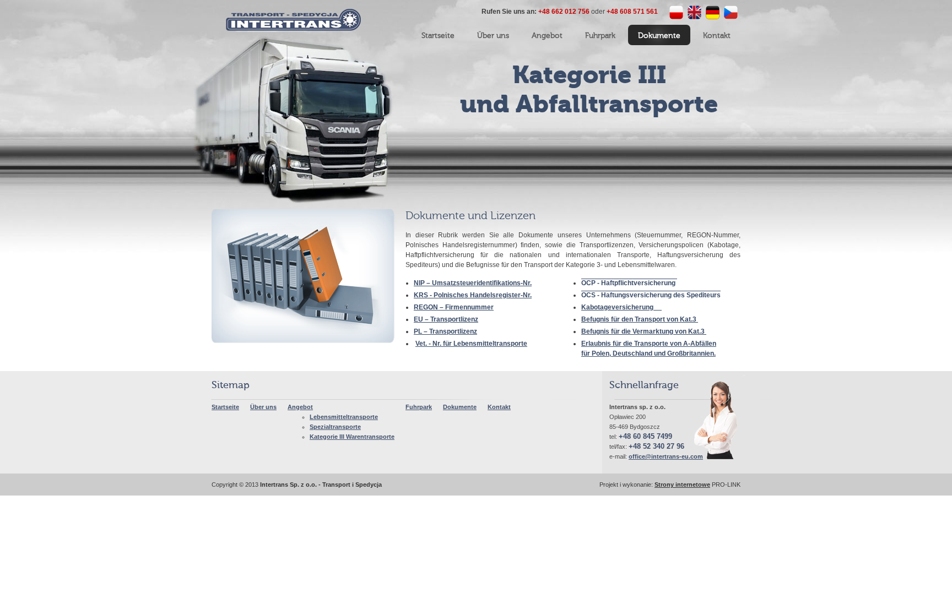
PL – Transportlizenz (445, 331)
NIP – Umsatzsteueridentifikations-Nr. (473, 283)
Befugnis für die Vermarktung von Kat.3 (643, 331)
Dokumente (460, 407)
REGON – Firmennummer (454, 307)
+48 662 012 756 (563, 11)
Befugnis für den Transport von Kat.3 (639, 319)
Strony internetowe (682, 484)
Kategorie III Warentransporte (352, 436)
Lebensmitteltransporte (344, 416)
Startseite (225, 407)
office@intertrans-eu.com (666, 456)
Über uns (263, 407)
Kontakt (499, 407)
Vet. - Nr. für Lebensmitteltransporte (471, 343)
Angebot (300, 407)
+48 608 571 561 (632, 11)
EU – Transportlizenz (446, 319)
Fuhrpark (418, 407)
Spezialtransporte (335, 426)
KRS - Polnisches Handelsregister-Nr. (473, 295)
